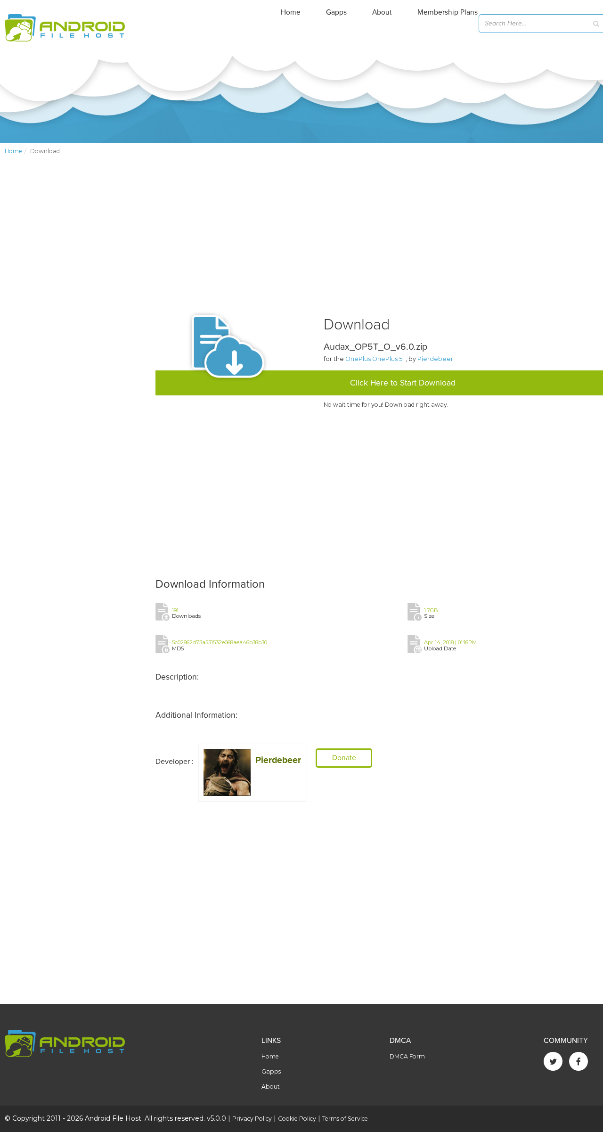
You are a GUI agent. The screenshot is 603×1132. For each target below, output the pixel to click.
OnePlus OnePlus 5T (375, 358)
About (382, 12)
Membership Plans (447, 12)
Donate (344, 758)
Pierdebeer (435, 358)
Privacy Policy (252, 1118)
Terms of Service (345, 1118)
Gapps (336, 12)
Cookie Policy (297, 1118)
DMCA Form (407, 1056)
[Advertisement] (75, 318)
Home (291, 12)
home (13, 151)
